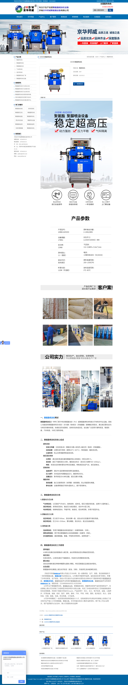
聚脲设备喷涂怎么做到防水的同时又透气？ (52, 663)
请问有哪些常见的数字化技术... (23, 97)
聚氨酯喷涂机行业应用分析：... (23, 91)
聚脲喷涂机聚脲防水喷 (62, 648)
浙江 (69, 683)
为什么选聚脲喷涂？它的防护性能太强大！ (88, 668)
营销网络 (75, 17)
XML (113, 1)
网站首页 (20, 17)
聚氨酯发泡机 (81, 679)
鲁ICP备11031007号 (51, 681)
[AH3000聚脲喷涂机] (76, 641)
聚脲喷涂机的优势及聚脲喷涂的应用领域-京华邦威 (54, 660)
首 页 (97, 57)
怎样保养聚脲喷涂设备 (47, 666)
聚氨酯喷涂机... (31, 116)
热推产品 (46, 683)
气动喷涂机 (19, 69)
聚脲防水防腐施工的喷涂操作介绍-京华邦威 (88, 658)
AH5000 (46, 615)
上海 (72, 683)
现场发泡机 (31, 108)
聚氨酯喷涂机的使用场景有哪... (23, 94)
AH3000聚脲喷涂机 (76, 648)
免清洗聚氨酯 (19, 128)
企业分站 (99, 1)
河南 (74, 683)
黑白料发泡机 (19, 120)
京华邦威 (31, 17)
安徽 (77, 683)
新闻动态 (64, 17)
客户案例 (53, 17)
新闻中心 (66, 676)
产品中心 (42, 17)
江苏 (63, 683)
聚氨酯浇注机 (67, 586)
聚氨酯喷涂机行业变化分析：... (23, 86)
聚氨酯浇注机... (19, 112)
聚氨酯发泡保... (19, 108)
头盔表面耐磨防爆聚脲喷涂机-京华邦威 (87, 663)
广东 (61, 683)
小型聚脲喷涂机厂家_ (47, 648)
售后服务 (86, 17)
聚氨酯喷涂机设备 (21, 78)
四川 (80, 683)
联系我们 (108, 17)
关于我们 (55, 676)
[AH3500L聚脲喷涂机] (105, 641)
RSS (109, 1)
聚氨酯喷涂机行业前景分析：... (23, 89)
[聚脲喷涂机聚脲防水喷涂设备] (61, 641)
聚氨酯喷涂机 (20, 63)
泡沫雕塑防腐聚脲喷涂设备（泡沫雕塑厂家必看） (54, 658)
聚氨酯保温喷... (19, 124)
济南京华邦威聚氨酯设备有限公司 (73, 681)
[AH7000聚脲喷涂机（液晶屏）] (90, 641)
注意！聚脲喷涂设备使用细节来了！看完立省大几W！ (91, 666)
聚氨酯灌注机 (20, 66)
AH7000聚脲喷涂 (90, 648)
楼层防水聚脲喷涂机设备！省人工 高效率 (87, 660)
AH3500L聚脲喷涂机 (104, 648)
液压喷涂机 (19, 72)
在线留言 (97, 17)
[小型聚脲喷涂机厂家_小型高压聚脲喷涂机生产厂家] (47, 641)
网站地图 (104, 1)
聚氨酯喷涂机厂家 (21, 75)
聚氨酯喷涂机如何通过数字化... (23, 100)
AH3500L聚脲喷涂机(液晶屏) (52, 622)
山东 (58, 683)
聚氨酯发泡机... (31, 128)
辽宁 (82, 683)
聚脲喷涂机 (19, 60)
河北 (66, 683)
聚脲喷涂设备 (31, 120)
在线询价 (78, 84)
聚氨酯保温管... (19, 116)
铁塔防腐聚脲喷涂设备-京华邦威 (49, 668)
